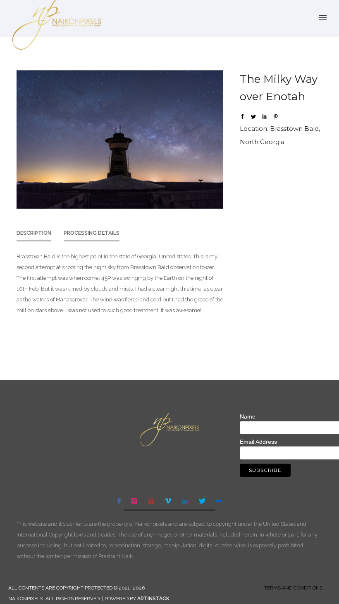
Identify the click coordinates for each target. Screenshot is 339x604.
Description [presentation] (34, 233)
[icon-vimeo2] (170, 501)
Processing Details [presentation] (91, 233)
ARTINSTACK (153, 599)
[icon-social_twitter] (204, 501)
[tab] (34, 235)
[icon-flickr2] (219, 501)
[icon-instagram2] (136, 501)
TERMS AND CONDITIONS (293, 588)
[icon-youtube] (153, 501)
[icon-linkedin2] (187, 501)
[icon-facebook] (121, 501)
